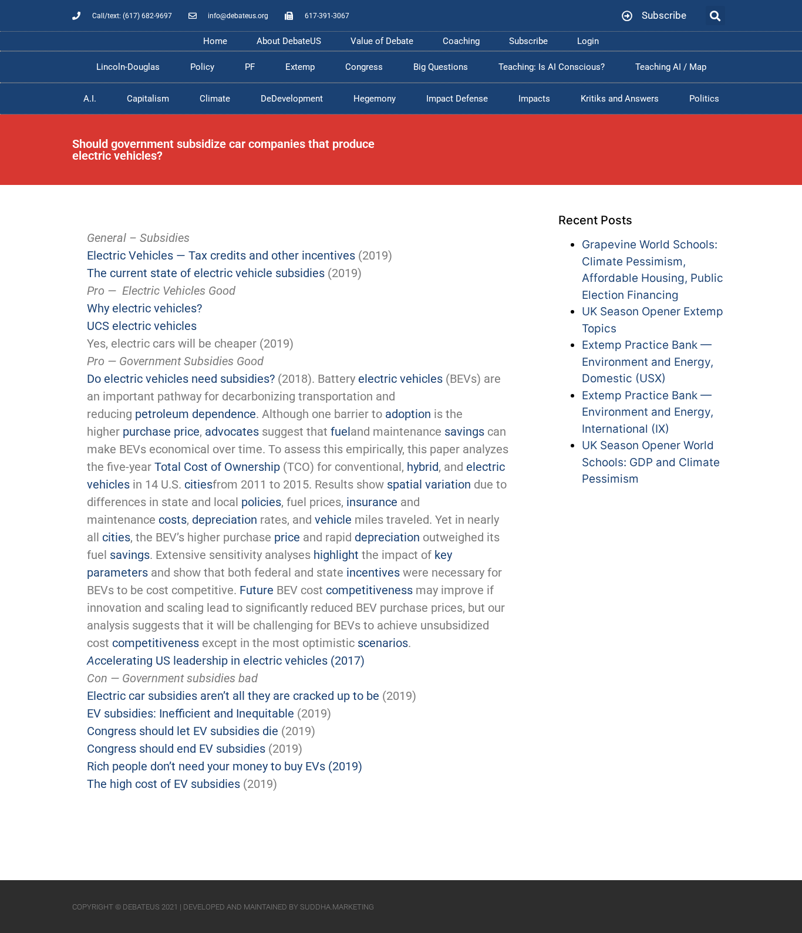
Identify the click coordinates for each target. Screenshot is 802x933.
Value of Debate (382, 41)
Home (215, 41)
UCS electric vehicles (142, 326)
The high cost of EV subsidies (163, 784)
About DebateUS (289, 41)
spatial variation (429, 484)
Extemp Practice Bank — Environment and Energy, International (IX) (647, 412)
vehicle (333, 520)
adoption (408, 414)
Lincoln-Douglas (128, 67)
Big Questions (440, 67)
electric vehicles (400, 379)
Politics (704, 98)
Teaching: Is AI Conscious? (551, 67)
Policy (202, 67)
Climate (215, 98)
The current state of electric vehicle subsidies (206, 273)
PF (250, 67)
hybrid (423, 467)
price (187, 432)
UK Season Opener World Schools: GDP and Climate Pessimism (651, 462)
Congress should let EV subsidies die (182, 731)
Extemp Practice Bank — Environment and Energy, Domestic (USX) (647, 361)
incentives (373, 572)
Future (257, 590)
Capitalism (148, 98)
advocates (232, 432)
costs (173, 520)
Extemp (300, 67)
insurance (371, 502)
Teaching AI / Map (670, 67)
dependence (224, 414)
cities (198, 484)
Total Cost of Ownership (217, 467)
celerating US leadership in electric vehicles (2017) (226, 661)
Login (588, 41)
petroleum (162, 414)
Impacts (534, 98)
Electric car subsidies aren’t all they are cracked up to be (233, 696)
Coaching (461, 41)
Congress (364, 67)
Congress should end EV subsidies (176, 749)
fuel (341, 432)
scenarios (383, 643)
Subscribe (528, 41)
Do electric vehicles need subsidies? (181, 379)
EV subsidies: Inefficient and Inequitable (190, 713)
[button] (715, 15)
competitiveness (369, 590)
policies (261, 502)
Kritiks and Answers (620, 98)
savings (464, 432)
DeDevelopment (292, 98)
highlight (336, 555)
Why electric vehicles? (144, 308)
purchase (147, 432)
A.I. (89, 98)
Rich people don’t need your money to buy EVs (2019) (224, 766)
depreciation (224, 520)
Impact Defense (457, 98)
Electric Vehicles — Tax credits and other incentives (221, 255)
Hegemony (374, 98)
